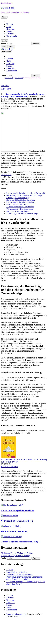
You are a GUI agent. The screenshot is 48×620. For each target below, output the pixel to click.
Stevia (9, 31)
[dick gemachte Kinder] (10, 526)
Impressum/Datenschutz (16, 614)
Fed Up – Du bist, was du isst (17, 211)
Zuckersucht (11, 36)
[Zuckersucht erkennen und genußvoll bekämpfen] (12, 505)
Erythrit (9, 24)
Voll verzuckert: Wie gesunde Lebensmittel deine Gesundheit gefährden (24, 578)
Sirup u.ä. (10, 602)
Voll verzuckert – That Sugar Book (19, 209)
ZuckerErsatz (6, 3)
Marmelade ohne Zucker (16, 572)
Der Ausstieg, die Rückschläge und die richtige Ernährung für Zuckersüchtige (24, 196)
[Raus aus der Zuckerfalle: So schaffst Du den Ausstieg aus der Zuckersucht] (8, 457)
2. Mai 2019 (6, 89)
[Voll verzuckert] (9, 516)
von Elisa (5, 85)
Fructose (10, 34)
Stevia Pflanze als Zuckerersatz (19, 574)
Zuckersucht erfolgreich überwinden (20, 207)
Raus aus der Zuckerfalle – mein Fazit (20, 202)
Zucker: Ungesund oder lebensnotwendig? (22, 213)
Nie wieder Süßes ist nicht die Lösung (20, 200)
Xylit (8, 26)
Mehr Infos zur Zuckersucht (16, 204)
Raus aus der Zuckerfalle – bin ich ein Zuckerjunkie (26, 193)
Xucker (9, 570)
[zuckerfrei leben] (11, 536)
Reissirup (10, 29)
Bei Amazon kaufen (9, 466)
